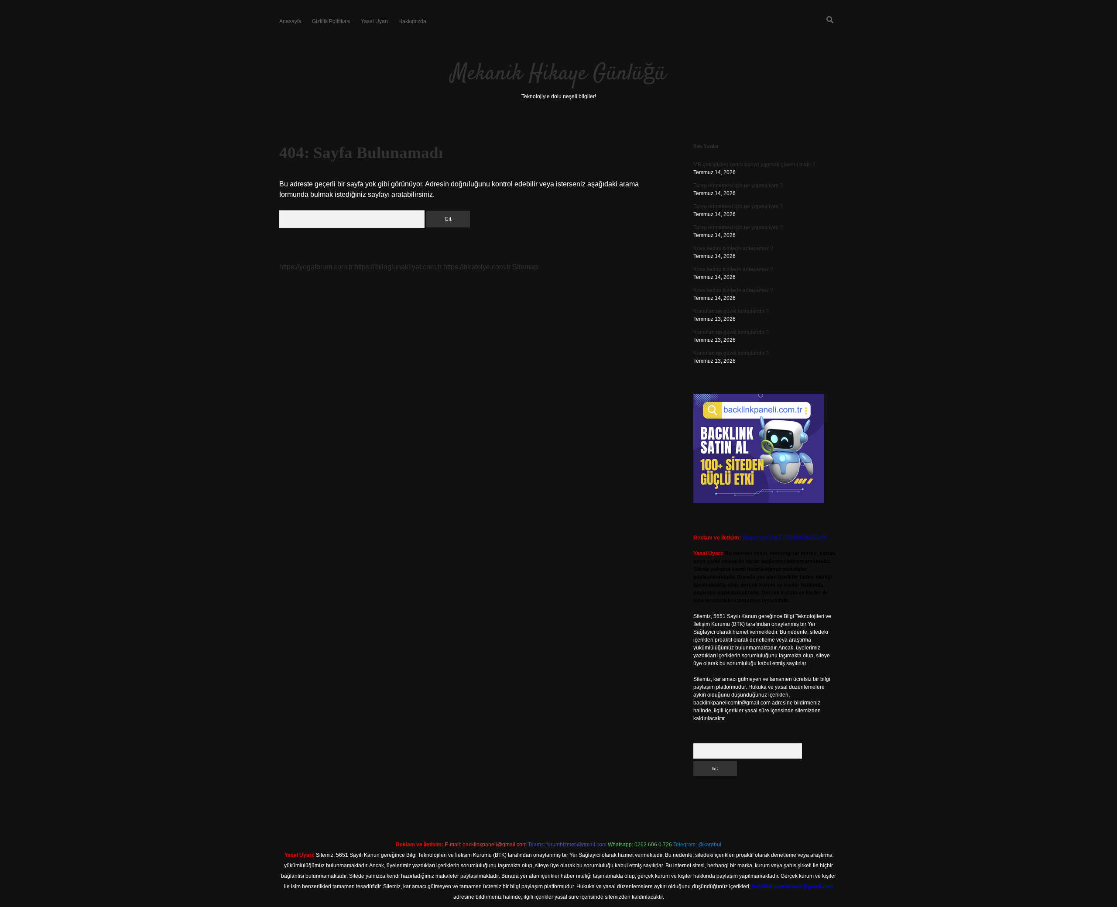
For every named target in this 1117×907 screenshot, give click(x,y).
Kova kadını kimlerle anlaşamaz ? (733, 248)
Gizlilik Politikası (331, 21)
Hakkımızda (412, 21)
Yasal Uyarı (374, 21)
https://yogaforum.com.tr (316, 267)
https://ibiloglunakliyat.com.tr (398, 267)
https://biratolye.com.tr (477, 267)
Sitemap (525, 267)
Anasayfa (290, 21)
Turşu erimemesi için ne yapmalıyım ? (738, 185)
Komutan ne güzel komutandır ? (731, 311)
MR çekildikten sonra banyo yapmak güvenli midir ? (754, 164)
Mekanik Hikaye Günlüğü (558, 74)
